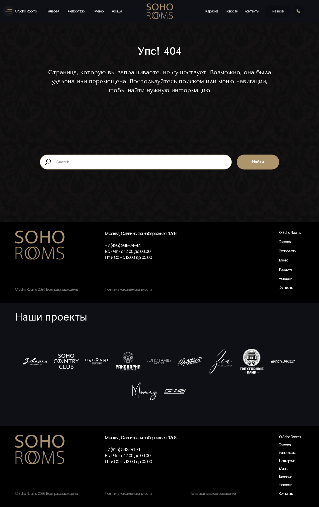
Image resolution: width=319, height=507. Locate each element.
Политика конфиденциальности (128, 493)
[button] (278, 11)
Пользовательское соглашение (212, 493)
